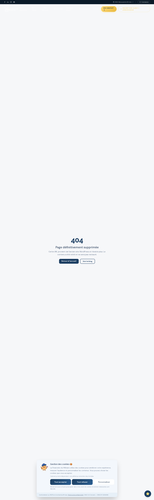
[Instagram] (11, 2)
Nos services (45, 9)
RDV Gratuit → (108, 9)
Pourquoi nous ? (69, 9)
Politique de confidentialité (75, 495)
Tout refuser (82, 482)
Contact (96, 9)
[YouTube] (14, 2)
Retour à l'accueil (68, 261)
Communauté (84, 9)
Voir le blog (87, 261)
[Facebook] (5, 2)
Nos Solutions (23, 9)
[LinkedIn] (8, 2)
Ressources (58, 9)
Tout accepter (60, 482)
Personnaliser (104, 482)
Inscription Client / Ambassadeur (130, 9)
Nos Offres (34, 9)
